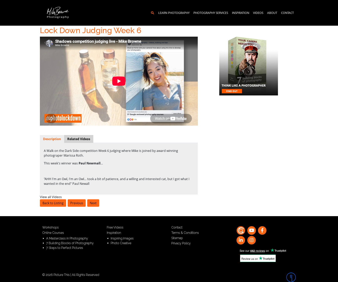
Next (93, 203)
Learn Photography (174, 13)
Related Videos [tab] (78, 139)
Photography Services (210, 13)
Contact (287, 13)
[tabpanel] (119, 167)
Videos (258, 13)
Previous (76, 203)
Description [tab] (52, 139)
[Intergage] (266, 277)
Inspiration (240, 13)
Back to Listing (53, 203)
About (272, 13)
